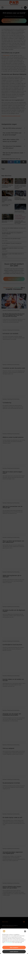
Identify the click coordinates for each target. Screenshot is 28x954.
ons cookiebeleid (8, 942)
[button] (25, 931)
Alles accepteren (14, 947)
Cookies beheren (14, 951)
